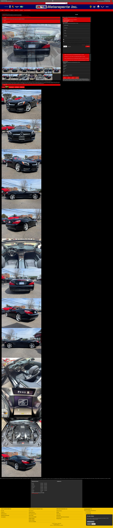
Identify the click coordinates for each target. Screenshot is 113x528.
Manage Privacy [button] (58, 518)
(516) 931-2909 (89, 513)
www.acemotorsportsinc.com (101, 1)
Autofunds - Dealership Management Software (56, 525)
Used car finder (31, 515)
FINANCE (12, 10)
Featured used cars (32, 512)
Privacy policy (58, 515)
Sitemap (57, 512)
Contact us (2, 512)
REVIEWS (21, 10)
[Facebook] (111, 1)
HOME (2, 10)
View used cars (31, 510)
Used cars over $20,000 (32, 521)
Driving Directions (10, 1)
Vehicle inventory (59, 510)
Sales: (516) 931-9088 (35, 493)
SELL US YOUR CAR (27, 10)
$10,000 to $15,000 (31, 518)
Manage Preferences (91, 521)
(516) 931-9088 (66, 21)
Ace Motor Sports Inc (56, 524)
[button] (66, 3)
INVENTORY (7, 10)
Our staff (2, 510)
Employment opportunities (5, 515)
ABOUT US (16, 10)
